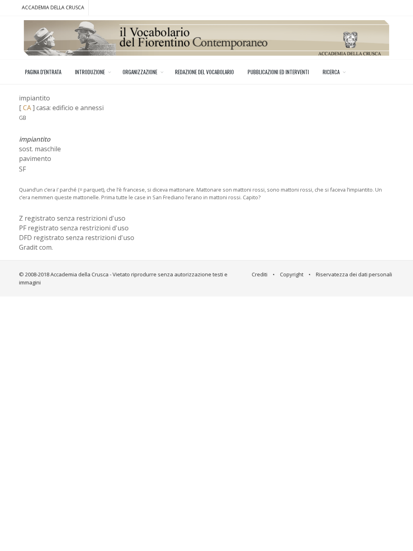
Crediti (259, 274)
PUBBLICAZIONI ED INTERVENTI (278, 72)
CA (27, 107)
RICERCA (331, 72)
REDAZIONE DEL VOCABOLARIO (204, 72)
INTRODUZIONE (90, 72)
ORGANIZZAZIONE (140, 72)
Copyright (291, 274)
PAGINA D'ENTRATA (43, 72)
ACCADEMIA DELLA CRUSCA (53, 7)
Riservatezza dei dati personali (354, 274)
